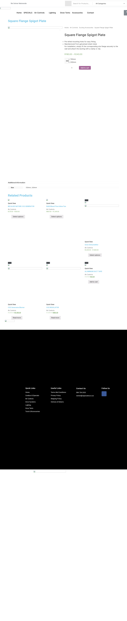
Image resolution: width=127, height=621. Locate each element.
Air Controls (74, 28)
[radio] (71, 59)
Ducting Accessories (86, 28)
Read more (17, 318)
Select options (18, 217)
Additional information (16, 183)
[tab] (16, 182)
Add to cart (85, 68)
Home (66, 28)
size (67, 61)
